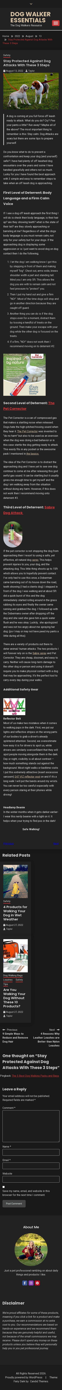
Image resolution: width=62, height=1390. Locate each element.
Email (6, 1160)
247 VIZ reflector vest (27, 776)
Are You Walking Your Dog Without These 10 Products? (14, 998)
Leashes (8, 979)
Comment (8, 1107)
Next (56, 843)
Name (6, 1146)
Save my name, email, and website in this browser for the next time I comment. (26, 1193)
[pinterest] (37, 1283)
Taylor (31, 71)
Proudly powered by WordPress (24, 1377)
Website (7, 1173)
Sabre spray (39, 653)
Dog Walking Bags (13, 975)
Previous (8, 843)
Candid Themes (39, 1381)
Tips (5, 984)
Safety (6, 55)
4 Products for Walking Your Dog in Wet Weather (15, 913)
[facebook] (24, 1283)
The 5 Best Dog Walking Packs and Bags (35, 1075)
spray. (35, 559)
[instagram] (31, 1283)
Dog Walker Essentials (30, 17)
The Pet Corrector (27, 431)
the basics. (32, 453)
